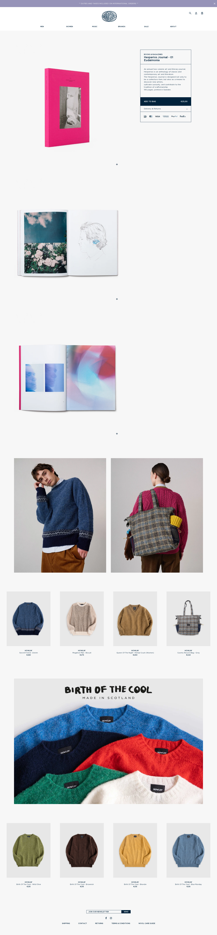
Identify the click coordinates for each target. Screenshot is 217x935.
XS (129, 645)
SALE (146, 26)
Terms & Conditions (120, 923)
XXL (39, 876)
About (173, 26)
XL (34, 645)
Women (69, 26)
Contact (82, 923)
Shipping (66, 923)
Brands (121, 26)
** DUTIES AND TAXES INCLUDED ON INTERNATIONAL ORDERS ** (108, 4)
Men (42, 26)
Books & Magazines (153, 54)
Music (94, 26)
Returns (99, 923)
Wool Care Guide (146, 923)
